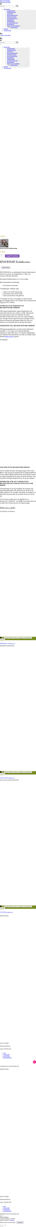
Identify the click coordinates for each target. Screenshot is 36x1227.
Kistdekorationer (11, 12)
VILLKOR (6, 1054)
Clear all (12, 1220)
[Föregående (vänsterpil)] (0, 1226)
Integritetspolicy (7, 1057)
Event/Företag (7, 30)
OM (4, 1053)
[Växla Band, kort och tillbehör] (28, 63)
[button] (10, 9)
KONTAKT (6, 1056)
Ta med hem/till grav (12, 23)
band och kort (9, 336)
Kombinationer (11, 10)
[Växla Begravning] (28, 47)
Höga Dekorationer (12, 18)
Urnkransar (10, 13)
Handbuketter (10, 24)
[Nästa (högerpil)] (2, 1226)
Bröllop (6, 29)
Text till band (13, 27)
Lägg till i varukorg (12, 256)
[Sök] (1, 4)
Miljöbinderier (11, 21)
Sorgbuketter (10, 20)
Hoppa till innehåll (5, 0)
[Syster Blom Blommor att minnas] (5, 2)
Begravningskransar (12, 15)
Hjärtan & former (11, 16)
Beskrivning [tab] (5, 267)
